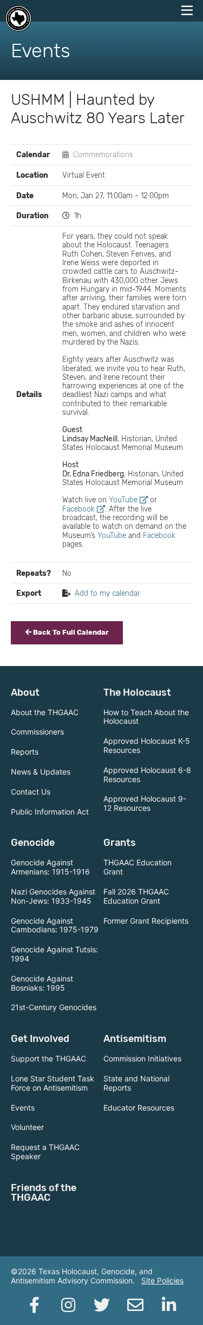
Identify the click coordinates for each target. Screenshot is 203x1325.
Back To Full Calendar (70, 632)
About (25, 692)
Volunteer (27, 1127)
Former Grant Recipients (145, 920)
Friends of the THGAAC (43, 1192)
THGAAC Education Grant (137, 867)
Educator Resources (138, 1107)
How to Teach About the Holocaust (146, 717)
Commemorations (103, 154)
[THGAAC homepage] (18, 18)
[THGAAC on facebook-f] (34, 1305)
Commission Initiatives (142, 1058)
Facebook (78, 509)
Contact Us (30, 791)
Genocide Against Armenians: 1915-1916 (50, 867)
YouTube (123, 499)
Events (23, 1107)
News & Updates (40, 771)
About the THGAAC (44, 712)
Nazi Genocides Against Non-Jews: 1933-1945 (53, 896)
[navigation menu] (187, 11)
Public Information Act (50, 811)
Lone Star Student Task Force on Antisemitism (52, 1083)
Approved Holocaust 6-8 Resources (147, 774)
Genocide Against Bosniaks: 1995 (42, 983)
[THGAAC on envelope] (135, 1305)
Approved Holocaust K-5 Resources (146, 745)
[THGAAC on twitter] (102, 1305)
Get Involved (40, 1039)
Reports (24, 751)
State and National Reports (136, 1083)
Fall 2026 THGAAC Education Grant (136, 896)
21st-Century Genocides (53, 1007)
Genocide (33, 843)
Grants (119, 843)
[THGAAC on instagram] (68, 1305)
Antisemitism (134, 1039)
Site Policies (162, 1280)
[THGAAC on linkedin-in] (169, 1305)
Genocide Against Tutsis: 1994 (54, 954)
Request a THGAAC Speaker (45, 1151)
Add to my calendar (107, 593)
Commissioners (37, 731)
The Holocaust (137, 692)
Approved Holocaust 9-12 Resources (144, 803)
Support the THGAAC (48, 1058)
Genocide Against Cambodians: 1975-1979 (55, 925)
